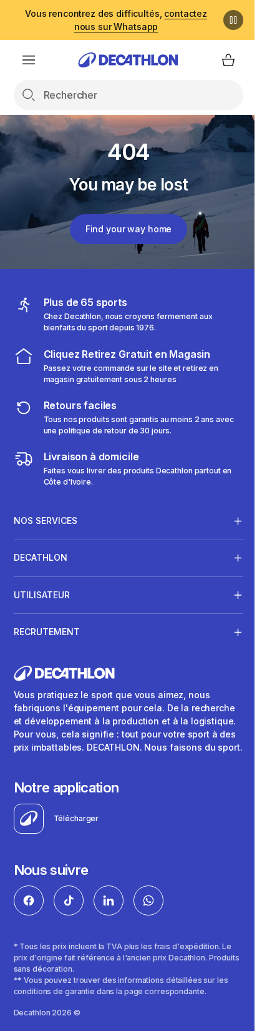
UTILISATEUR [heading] (42, 594)
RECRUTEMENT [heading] (47, 631)
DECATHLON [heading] (40, 557)
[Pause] (224, 20)
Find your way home (123, 229)
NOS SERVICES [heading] (45, 520)
